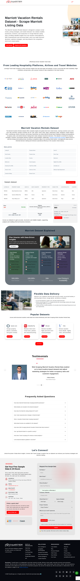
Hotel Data (27, 548)
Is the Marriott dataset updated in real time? (25, 439)
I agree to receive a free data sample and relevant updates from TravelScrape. (56, 524)
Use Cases (53, 557)
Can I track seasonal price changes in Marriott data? (27, 415)
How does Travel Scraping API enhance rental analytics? (28, 435)
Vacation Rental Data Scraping (57, 137)
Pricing (65, 548)
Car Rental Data (28, 552)
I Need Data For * (44, 499)
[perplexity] (60, 576)
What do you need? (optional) (47, 510)
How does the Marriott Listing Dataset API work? (26, 411)
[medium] (67, 572)
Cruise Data (28, 554)
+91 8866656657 (11, 489)
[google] (63, 576)
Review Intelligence (42, 556)
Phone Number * (44, 483)
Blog (52, 548)
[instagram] (73, 572)
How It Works (54, 555)
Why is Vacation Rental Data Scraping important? (26, 419)
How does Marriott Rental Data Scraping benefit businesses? (29, 402)
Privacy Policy (67, 552)
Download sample (70, 182)
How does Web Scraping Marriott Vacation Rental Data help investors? (31, 427)
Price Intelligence (42, 546)
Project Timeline (44, 504)
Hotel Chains (54, 552)
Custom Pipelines (42, 558)
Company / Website (44, 492)
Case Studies (54, 546)
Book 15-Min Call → (12, 512)
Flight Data (27, 550)
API (26, 558)
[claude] (67, 576)
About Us (66, 546)
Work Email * (43, 476)
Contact (65, 550)
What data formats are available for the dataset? (26, 423)
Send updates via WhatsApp (48, 490)
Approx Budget (60, 499)
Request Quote (58, 217)
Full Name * (42, 469)
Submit (56, 527)
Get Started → (14, 246)
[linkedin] (60, 572)
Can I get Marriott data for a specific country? (25, 431)
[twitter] (56, 572)
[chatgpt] (56, 576)
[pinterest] (63, 572)
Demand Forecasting (43, 552)
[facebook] (70, 572)
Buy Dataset (66, 217)
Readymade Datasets (30, 556)
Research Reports (55, 550)
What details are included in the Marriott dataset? (26, 407)
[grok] (70, 576)
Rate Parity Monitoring (43, 554)
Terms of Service (67, 555)
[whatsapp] (77, 573)
